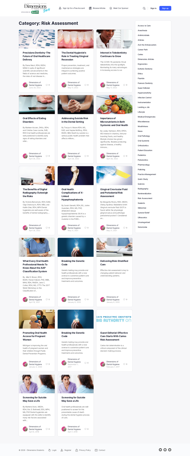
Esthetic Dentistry (145, 69)
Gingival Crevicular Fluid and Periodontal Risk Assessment (113, 193)
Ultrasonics (142, 217)
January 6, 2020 (74, 302)
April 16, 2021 (34, 302)
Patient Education (145, 150)
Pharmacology (144, 165)
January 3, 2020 (35, 367)
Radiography (143, 189)
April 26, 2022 (34, 159)
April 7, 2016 (72, 432)
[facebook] (165, 449)
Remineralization (144, 193)
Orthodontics (143, 145)
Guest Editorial (144, 88)
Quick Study (143, 179)
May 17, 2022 (73, 88)
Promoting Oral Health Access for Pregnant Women (35, 336)
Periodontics (143, 160)
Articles (141, 40)
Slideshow (142, 208)
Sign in (153, 8)
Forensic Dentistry (145, 83)
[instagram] (169, 449)
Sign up (165, 8)
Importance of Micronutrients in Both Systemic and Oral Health (114, 122)
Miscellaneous (144, 121)
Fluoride (141, 78)
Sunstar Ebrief (143, 213)
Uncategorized (144, 222)
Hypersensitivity (144, 93)
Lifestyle (141, 112)
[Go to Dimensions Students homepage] (36, 8)
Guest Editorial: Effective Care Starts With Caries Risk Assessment (114, 336)
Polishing (141, 169)
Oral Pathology (144, 136)
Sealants (141, 203)
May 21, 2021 (73, 230)
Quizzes (141, 184)
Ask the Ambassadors (147, 45)
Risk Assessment (145, 198)
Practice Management (147, 174)
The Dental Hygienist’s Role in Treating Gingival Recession (75, 56)
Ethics (140, 73)
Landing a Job (144, 107)
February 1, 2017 (113, 367)
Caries (140, 54)
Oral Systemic (143, 141)
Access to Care (144, 25)
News (140, 131)
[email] (160, 449)
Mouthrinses (143, 126)
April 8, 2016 (34, 432)
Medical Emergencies (146, 117)
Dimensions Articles (146, 59)
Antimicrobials (143, 35)
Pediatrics (142, 155)
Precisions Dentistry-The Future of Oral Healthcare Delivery (36, 56)
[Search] (144, 8)
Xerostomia (142, 227)
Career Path (143, 49)
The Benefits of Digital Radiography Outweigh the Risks (35, 193)
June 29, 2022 (35, 88)
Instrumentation (144, 102)
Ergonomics (142, 64)
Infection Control (144, 97)
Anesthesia (142, 30)
